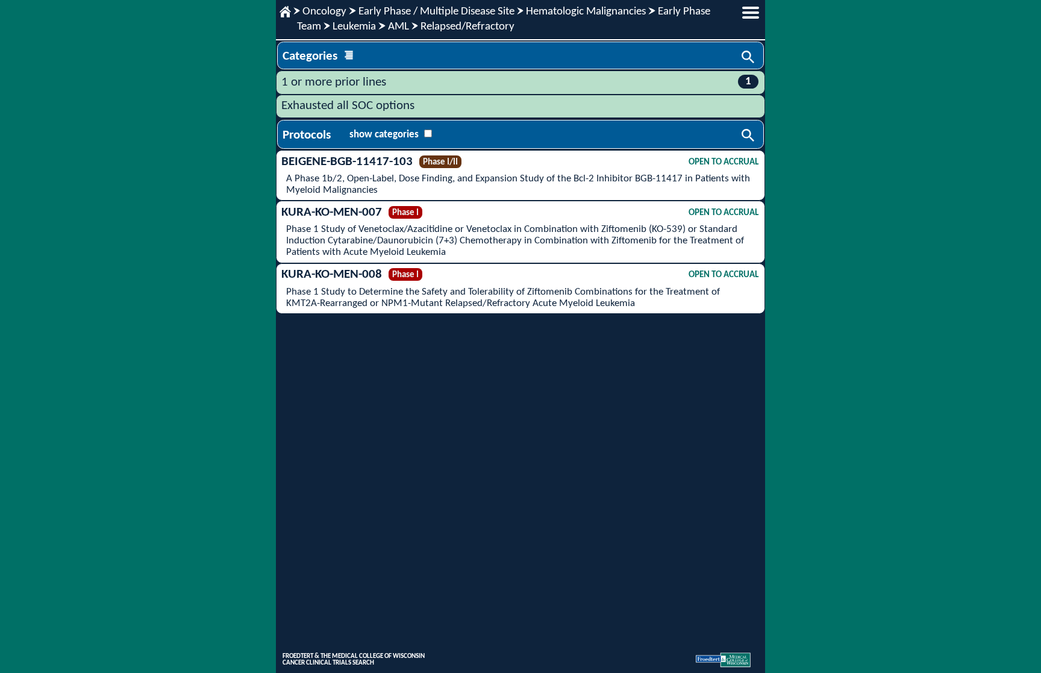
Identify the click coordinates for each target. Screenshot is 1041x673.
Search (749, 58)
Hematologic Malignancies (586, 11)
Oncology (324, 11)
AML (398, 27)
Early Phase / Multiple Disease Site (436, 11)
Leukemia (354, 27)
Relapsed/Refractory (467, 27)
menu (750, 12)
